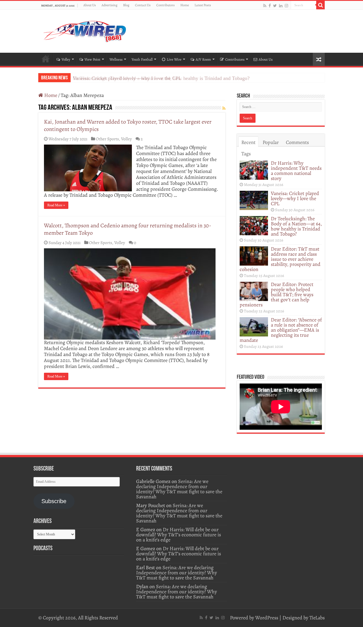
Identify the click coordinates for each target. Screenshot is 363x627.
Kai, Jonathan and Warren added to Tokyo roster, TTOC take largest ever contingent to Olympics (128, 125)
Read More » (56, 205)
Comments (297, 142)
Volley (66, 59)
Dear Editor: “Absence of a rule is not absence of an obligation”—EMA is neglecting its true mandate (281, 330)
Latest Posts (203, 5)
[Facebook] (269, 5)
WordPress (266, 617)
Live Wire (174, 59)
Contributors (165, 5)
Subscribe (53, 501)
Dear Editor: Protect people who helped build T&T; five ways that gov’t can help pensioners (276, 294)
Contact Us (143, 5)
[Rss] (265, 5)
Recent (248, 142)
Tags (246, 153)
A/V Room (203, 59)
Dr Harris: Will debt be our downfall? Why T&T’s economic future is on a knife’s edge (178, 534)
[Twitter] (275, 5)
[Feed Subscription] (223, 108)
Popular (271, 142)
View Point (92, 59)
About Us (89, 5)
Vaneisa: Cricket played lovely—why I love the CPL (295, 198)
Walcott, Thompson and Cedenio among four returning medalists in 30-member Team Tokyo (127, 229)
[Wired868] (85, 30)
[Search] (320, 5)
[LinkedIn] (280, 5)
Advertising (109, 5)
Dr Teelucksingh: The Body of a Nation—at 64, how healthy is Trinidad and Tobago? (161, 78)
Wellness (116, 59)
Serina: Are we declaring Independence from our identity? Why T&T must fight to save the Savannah (179, 489)
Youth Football (142, 59)
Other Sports (107, 139)
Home (184, 5)
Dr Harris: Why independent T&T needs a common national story (296, 171)
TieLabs (317, 617)
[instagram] (286, 5)
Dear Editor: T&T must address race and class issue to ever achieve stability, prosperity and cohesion (280, 259)
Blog (126, 5)
